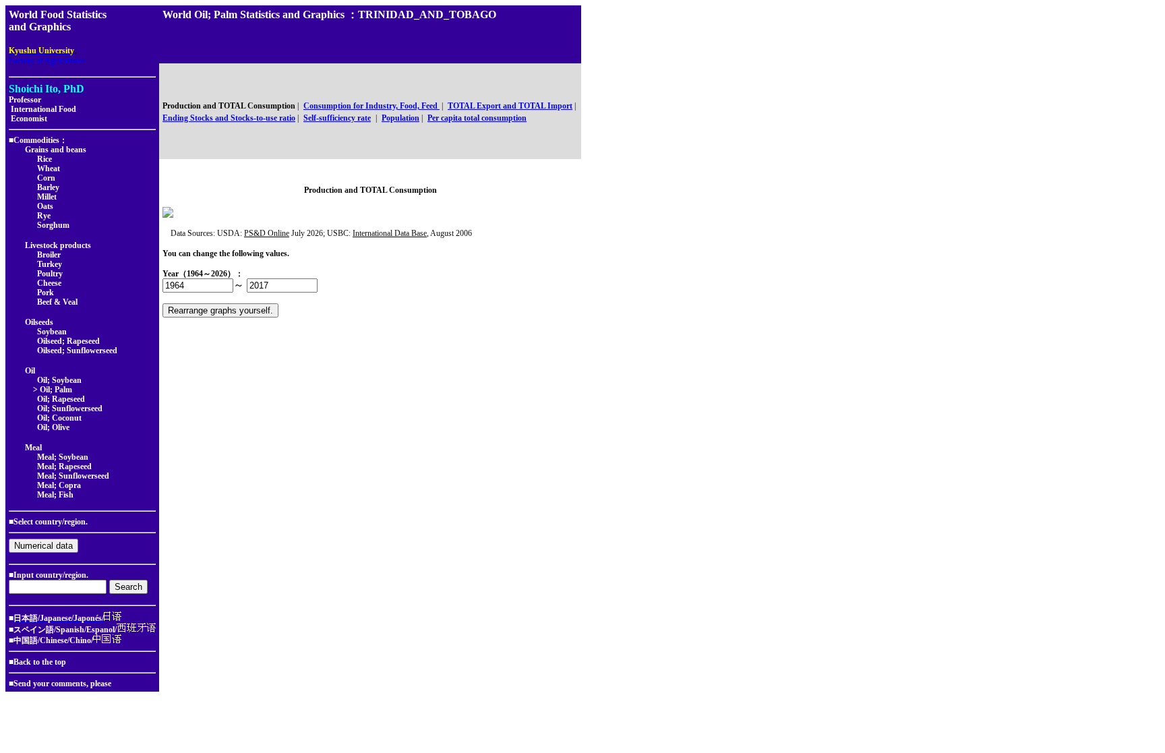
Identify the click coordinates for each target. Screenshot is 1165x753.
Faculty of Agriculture (46, 60)
